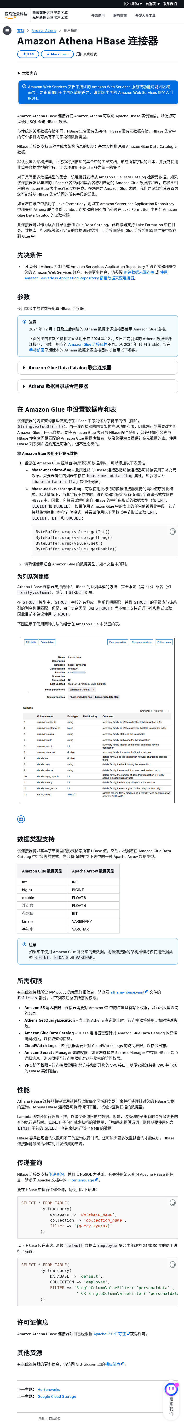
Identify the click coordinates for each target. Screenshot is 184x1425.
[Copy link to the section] (13, 255)
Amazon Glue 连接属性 (88, 344)
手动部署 (36, 350)
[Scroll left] (88, 15)
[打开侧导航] (7, 30)
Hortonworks (49, 1389)
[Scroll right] (159, 15)
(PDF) (32, 98)
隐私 (42, 1418)
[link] (70, 30)
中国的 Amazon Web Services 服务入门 (139, 92)
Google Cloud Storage (57, 1396)
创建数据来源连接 (139, 272)
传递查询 (56, 1174)
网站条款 (55, 1418)
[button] (27, 73)
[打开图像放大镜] (21, 819)
